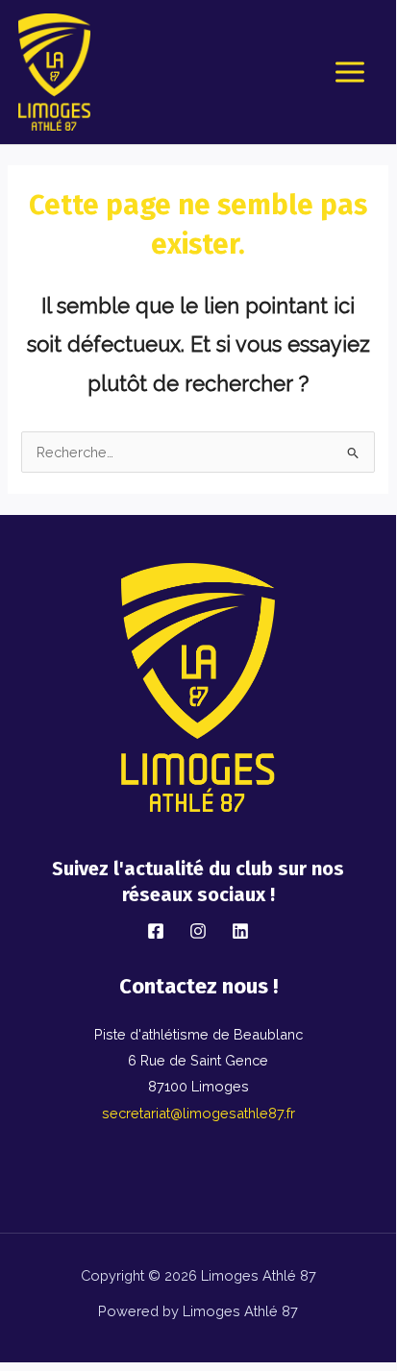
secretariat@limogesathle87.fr (198, 1113)
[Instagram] (198, 931)
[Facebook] (155, 931)
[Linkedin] (240, 931)
